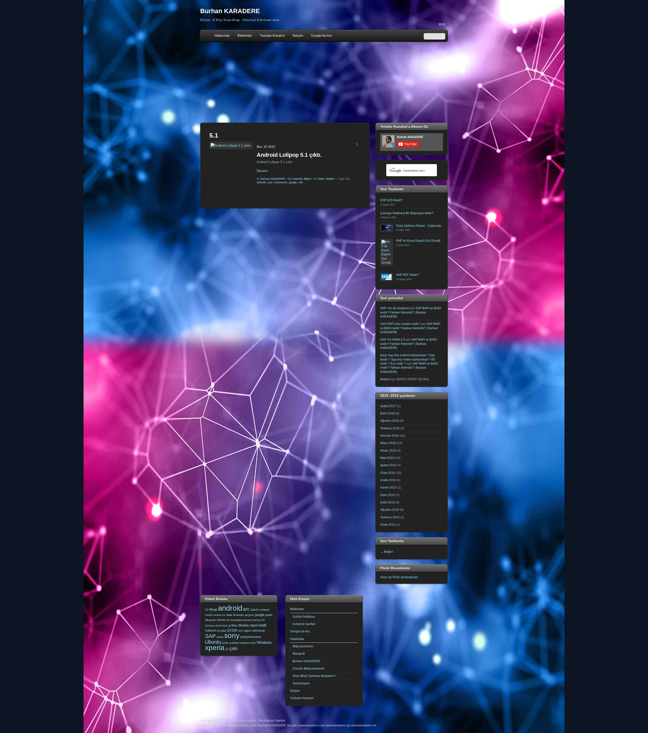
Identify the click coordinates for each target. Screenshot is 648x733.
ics (228, 620)
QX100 (232, 630)
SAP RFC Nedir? (407, 274)
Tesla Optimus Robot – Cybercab (418, 225)
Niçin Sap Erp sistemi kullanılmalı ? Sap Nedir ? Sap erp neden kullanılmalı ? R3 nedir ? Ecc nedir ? (407, 359)
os (218, 630)
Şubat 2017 (388, 406)
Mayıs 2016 (388, 443)
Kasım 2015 (388, 487)
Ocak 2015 (387, 524)
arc (246, 609)
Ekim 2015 (387, 495)
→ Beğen (386, 551)
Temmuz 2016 (390, 428)
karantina (236, 619)
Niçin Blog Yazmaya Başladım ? (314, 675)
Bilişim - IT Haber (314, 178)
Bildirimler (244, 35)
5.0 (290, 178)
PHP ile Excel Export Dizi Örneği (418, 240)
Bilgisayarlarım (303, 646)
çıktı (270, 182)
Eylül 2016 (387, 413)
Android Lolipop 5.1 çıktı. (289, 155)
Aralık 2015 (388, 480)
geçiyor (249, 614)
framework (280, 182)
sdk (300, 182)
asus (254, 609)
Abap (213, 609)
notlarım (210, 630)
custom (216, 614)
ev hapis (227, 614)
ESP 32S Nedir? (391, 200)
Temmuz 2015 (390, 517)
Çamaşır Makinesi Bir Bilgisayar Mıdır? (406, 213)
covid (208, 614)
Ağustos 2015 (389, 509)
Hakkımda (222, 35)
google (293, 182)
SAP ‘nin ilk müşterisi (394, 308)
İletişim (298, 35)
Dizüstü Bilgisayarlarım (308, 668)
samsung (258, 630)
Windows (264, 642)
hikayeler (210, 619)
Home (206, 35)
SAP (210, 636)
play (223, 630)
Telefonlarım (301, 683)
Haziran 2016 (389, 435)
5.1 (348, 178)
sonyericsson (250, 637)
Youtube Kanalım (272, 35)
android (261, 182)
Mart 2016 (387, 457)
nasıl (254, 625)
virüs (253, 642)
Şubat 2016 (388, 465)
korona (247, 619)
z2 (227, 649)
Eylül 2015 (387, 502)
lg (230, 625)
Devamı (262, 171)
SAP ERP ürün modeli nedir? (400, 323)
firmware (238, 614)
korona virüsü (213, 625)
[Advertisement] (324, 82)
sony (231, 635)
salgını (247, 630)
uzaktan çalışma (239, 642)
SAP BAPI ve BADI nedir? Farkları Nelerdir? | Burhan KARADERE (410, 312)
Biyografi (299, 653)
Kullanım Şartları (304, 624)
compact (264, 609)
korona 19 (258, 619)
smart (220, 636)
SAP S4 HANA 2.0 (392, 339)
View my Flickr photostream (399, 577)
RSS (442, 24)
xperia (215, 648)
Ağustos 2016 (389, 420)
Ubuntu (213, 642)
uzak (225, 642)
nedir (262, 625)
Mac (234, 625)
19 (206, 609)
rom (240, 630)
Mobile (330, 178)
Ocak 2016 (387, 472)
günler (269, 614)
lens (225, 625)
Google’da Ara (321, 35)
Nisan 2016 (388, 450)
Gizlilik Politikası (304, 616)
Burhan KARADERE (273, 178)
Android (297, 178)
